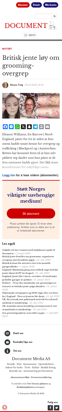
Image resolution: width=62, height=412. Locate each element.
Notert (7, 49)
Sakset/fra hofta (14, 367)
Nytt (19, 364)
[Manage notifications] (4, 407)
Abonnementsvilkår (20, 377)
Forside (11, 364)
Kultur (35, 367)
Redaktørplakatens (26, 387)
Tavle (27, 367)
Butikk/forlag (48, 367)
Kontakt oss (15, 371)
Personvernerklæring (41, 377)
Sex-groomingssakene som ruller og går (23, 313)
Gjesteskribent (46, 364)
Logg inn (8, 175)
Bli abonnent (31, 213)
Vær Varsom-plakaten (37, 384)
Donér (36, 5)
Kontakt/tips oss (22, 342)
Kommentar (30, 364)
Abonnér (23, 5)
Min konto (50, 5)
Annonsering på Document (38, 371)
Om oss (17, 351)
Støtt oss (18, 333)
